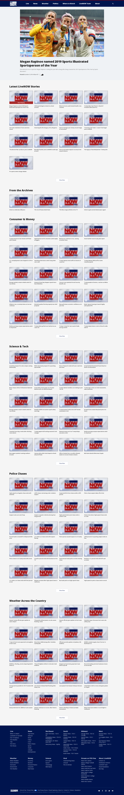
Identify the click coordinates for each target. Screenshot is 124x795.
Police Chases (31, 744)
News (30, 731)
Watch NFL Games (86, 760)
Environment (13, 767)
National (30, 736)
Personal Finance (32, 765)
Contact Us (102, 760)
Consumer (30, 767)
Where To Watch (14, 733)
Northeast (50, 731)
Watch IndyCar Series (87, 770)
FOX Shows (13, 746)
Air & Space (49, 760)
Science (48, 758)
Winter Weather (14, 760)
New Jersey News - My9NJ (53, 744)
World (29, 738)
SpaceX (48, 763)
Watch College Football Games (87, 763)
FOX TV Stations (14, 738)
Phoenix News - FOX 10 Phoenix (105, 734)
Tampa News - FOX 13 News (69, 741)
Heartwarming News (69, 760)
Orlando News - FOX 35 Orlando (69, 738)
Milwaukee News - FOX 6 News (88, 743)
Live (11, 731)
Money (30, 758)
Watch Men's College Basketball (87, 773)
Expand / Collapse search (113, 3)
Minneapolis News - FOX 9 (88, 741)
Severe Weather (14, 763)
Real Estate (31, 769)
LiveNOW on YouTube (16, 736)
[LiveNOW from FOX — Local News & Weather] (15, 4)
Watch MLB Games (86, 766)
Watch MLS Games (86, 781)
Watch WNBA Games (87, 779)
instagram (106, 790)
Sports (29, 746)
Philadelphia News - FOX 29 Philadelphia (53, 738)
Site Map (101, 769)
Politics (30, 740)
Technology (49, 765)
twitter (109, 790)
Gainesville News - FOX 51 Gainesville (70, 745)
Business (30, 763)
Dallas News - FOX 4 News (70, 748)
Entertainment (32, 752)
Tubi (11, 742)
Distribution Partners (104, 763)
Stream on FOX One (88, 758)
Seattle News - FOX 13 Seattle (105, 745)
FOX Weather (13, 740)
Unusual (65, 763)
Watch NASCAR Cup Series (88, 768)
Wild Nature (49, 767)
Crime (29, 742)
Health (29, 748)
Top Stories (31, 733)
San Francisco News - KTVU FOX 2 (105, 741)
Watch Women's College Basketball (87, 776)
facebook (102, 790)
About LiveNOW (105, 758)
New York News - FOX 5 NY (52, 734)
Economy (30, 760)
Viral (65, 758)
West (101, 731)
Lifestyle (30, 750)
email (112, 790)
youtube (99, 790)
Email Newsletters (104, 767)
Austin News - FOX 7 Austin (70, 753)
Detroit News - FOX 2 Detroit (87, 738)
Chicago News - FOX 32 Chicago (87, 734)
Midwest (84, 731)
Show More (62, 180)
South (65, 731)
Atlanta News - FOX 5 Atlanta (69, 734)
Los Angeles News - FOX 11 (105, 738)
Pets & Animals (67, 765)
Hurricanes (13, 765)
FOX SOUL (13, 744)
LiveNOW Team (103, 765)
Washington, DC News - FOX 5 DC (52, 741)
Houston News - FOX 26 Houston (70, 750)
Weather (13, 758)
